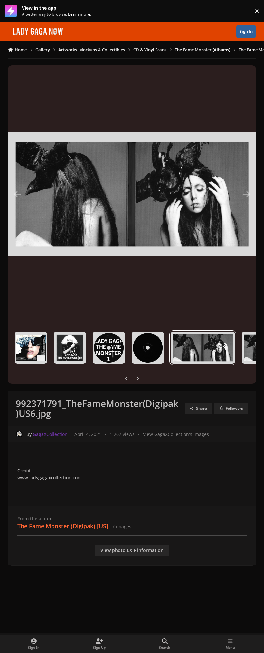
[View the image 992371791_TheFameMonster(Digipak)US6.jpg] (203, 348)
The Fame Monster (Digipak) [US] (62, 526)
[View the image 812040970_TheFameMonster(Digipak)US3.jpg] (70, 348)
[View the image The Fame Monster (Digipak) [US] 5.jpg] (148, 348)
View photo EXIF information (132, 550)
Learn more (12, 11)
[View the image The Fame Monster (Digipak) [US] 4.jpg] (109, 348)
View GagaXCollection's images (176, 434)
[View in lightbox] (132, 194)
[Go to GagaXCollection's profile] (19, 434)
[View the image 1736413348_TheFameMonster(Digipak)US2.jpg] (31, 348)
